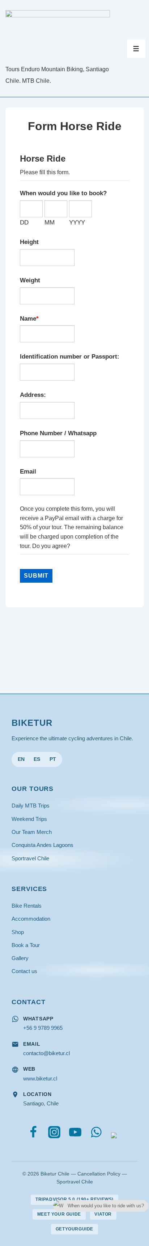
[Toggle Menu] (136, 48)
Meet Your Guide (59, 1214)
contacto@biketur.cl (46, 1053)
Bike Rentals (27, 906)
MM (49, 222)
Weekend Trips (29, 819)
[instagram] (56, 1134)
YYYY (77, 222)
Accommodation (31, 919)
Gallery (20, 958)
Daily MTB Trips (31, 805)
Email (28, 471)
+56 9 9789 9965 (43, 1028)
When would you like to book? (63, 193)
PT (53, 759)
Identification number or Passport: (69, 356)
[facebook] (35, 1134)
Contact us (24, 971)
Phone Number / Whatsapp (58, 433)
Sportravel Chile (30, 858)
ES (37, 759)
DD (24, 222)
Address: (33, 394)
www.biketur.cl (40, 1078)
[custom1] (114, 1134)
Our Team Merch (32, 832)
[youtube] (77, 1134)
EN (21, 759)
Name (28, 318)
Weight (30, 280)
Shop (18, 932)
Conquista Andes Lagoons (42, 845)
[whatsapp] (98, 1134)
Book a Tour (26, 945)
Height (29, 242)
